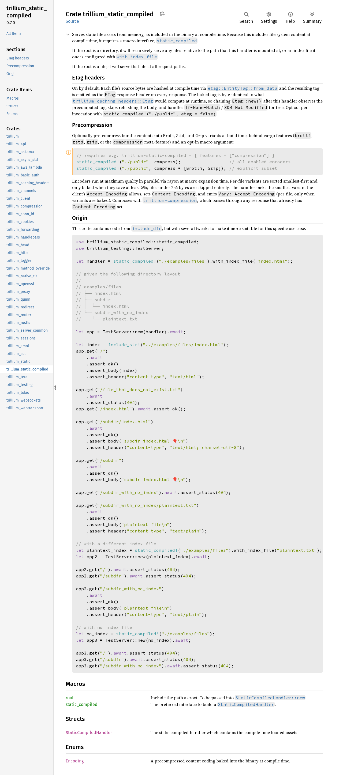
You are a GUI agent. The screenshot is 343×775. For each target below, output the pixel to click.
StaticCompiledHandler (89, 732)
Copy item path (162, 13)
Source (72, 21)
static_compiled (82, 704)
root (70, 697)
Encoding (75, 760)
